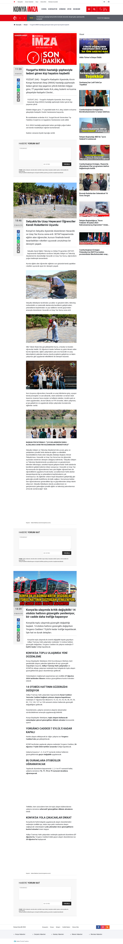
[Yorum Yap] (18, 100)
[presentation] (20, 18)
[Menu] (89, 9)
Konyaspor (52, 9)
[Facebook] (18, 80)
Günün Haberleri (29, 2)
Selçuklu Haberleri (40, 934)
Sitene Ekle (43, 2)
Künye (52, 927)
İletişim (58, 927)
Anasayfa (45, 927)
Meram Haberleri (77, 934)
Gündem (62, 9)
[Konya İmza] (25, 9)
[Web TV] (104, 2)
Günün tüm (103, 18)
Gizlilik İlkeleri (66, 927)
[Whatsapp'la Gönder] (18, 90)
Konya (44, 9)
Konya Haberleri (20, 934)
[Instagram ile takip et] (103, 927)
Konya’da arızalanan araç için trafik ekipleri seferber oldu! (54, 18)
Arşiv (37, 2)
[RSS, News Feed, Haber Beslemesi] (107, 927)
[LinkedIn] (18, 86)
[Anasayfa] (14, 2)
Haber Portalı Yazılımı (22, 941)
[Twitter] (18, 83)
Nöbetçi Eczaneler (53, 2)
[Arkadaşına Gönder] (18, 93)
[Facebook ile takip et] (98, 927)
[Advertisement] (6, 53)
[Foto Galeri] (109, 2)
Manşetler (20, 2)
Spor (69, 9)
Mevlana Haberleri (96, 934)
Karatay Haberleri (58, 934)
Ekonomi (76, 9)
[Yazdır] (18, 96)
